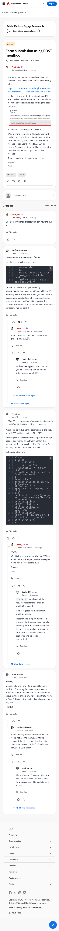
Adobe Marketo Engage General (15, 12)
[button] (14, 60)
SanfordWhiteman (19, 250)
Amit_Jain (16, 67)
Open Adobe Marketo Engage (25, 31)
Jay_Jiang (16, 414)
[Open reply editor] (29, 195)
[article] (29, 227)
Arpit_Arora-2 (17, 674)
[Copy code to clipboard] (51, 268)
